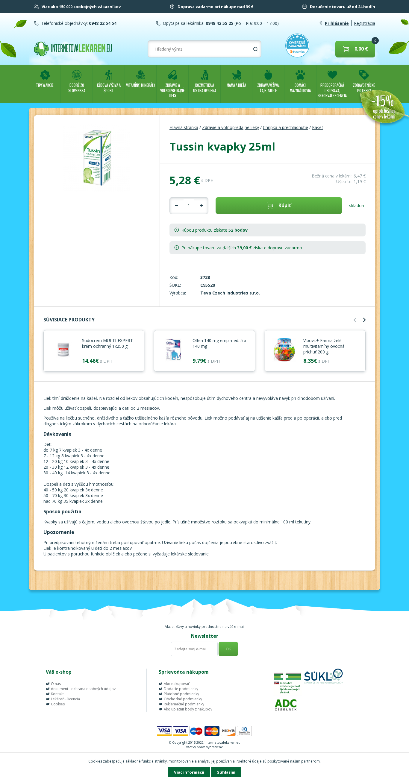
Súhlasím (226, 772)
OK (228, 649)
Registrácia (364, 23)
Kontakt (57, 693)
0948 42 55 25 (219, 23)
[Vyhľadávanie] (255, 49)
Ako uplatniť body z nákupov (188, 709)
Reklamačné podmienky (184, 704)
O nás (56, 683)
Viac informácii (189, 772)
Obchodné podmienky (183, 698)
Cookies (58, 704)
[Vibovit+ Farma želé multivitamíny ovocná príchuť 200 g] (284, 350)
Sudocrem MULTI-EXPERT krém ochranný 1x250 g (107, 343)
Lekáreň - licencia (65, 698)
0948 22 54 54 (102, 23)
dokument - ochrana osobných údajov (83, 688)
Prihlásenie (337, 23)
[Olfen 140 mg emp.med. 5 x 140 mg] (173, 350)
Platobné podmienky (181, 693)
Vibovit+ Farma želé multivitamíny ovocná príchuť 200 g (324, 346)
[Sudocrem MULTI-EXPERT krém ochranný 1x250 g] (63, 350)
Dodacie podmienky (181, 688)
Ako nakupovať (176, 683)
